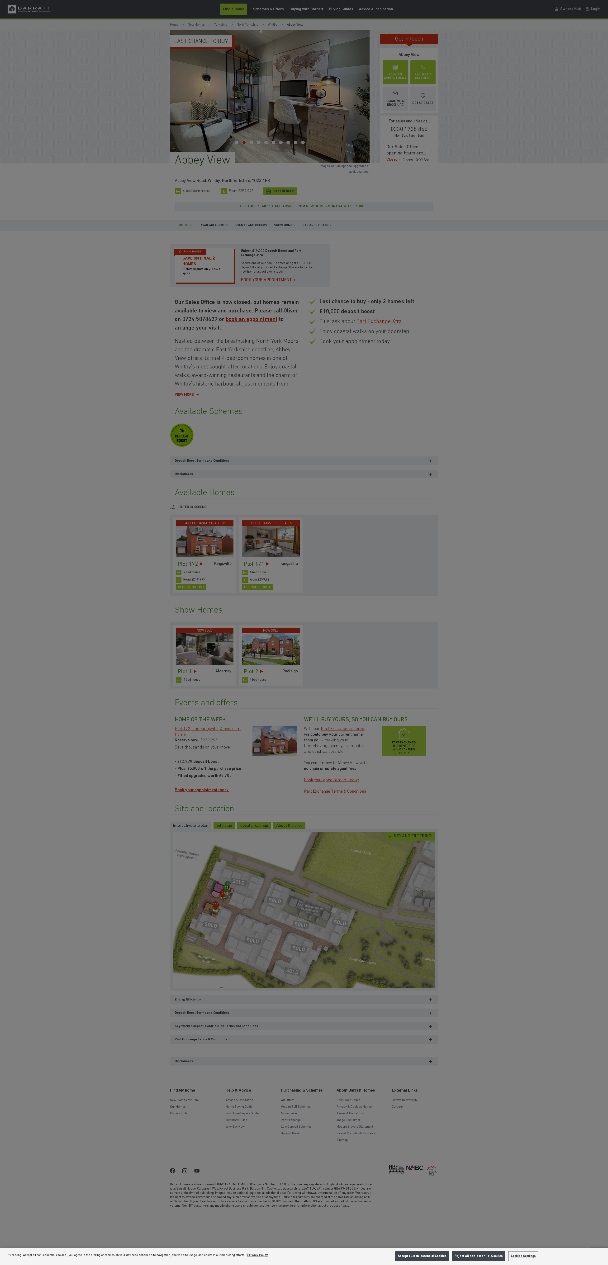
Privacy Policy (257, 1255)
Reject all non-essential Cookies (479, 1256)
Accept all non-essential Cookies (422, 1256)
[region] (304, 1256)
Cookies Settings (523, 1256)
